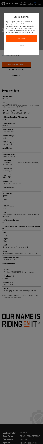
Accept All (21, 38)
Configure (21, 46)
